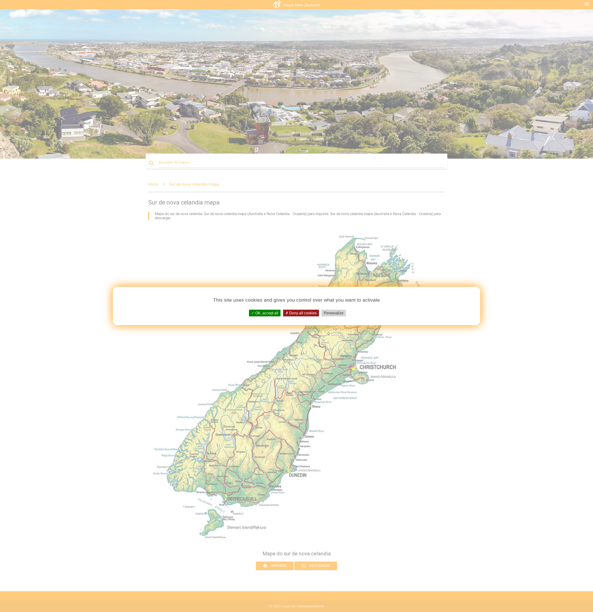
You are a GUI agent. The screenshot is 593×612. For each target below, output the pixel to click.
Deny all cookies (302, 313)
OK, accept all (266, 313)
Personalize (334, 313)
